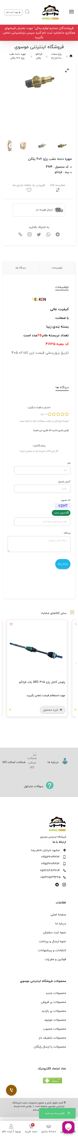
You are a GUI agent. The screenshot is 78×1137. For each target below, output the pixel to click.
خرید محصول (53, 710)
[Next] (11, 145)
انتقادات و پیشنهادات (52, 950)
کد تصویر (65, 500)
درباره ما (60, 924)
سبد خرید (31, 1131)
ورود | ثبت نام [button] (12, 12)
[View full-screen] (67, 70)
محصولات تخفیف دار (52, 1038)
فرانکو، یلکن (38, 56)
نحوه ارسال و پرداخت (52, 941)
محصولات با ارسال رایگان (50, 1047)
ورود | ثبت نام (11, 1131)
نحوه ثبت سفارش (54, 932)
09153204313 (50, 857)
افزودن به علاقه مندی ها (29, 185)
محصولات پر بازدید (53, 1011)
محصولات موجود (55, 1020)
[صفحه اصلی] (50, 12)
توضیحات (56, 268)
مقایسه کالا (57, 185)
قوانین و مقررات (55, 959)
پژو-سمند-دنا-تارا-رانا (56, 56)
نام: (68, 463)
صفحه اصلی (58, 915)
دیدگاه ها (21, 268)
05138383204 (50, 871)
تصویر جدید (60, 513)
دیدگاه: (66, 533)
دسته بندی (48, 1131)
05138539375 (51, 877)
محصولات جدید (56, 993)
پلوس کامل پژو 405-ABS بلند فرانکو (44, 682)
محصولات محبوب (54, 1029)
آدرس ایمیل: (64, 481)
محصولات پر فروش (53, 1002)
